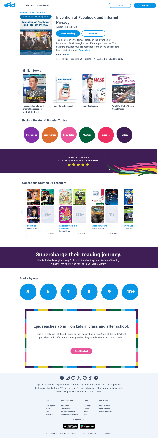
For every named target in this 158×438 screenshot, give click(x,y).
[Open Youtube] (73, 378)
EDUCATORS (43, 5)
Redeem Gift (50, 414)
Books (32, 13)
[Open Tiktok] (90, 378)
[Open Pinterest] (85, 378)
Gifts (47, 412)
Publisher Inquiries (105, 412)
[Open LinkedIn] (96, 378)
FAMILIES (29, 5)
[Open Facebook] (62, 378)
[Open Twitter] (79, 378)
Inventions (23, 13)
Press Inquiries (104, 409)
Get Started (81, 351)
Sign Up (144, 5)
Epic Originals (50, 406)
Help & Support (104, 406)
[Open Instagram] (68, 378)
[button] (41, 212)
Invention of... (41, 13)
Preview (93, 33)
